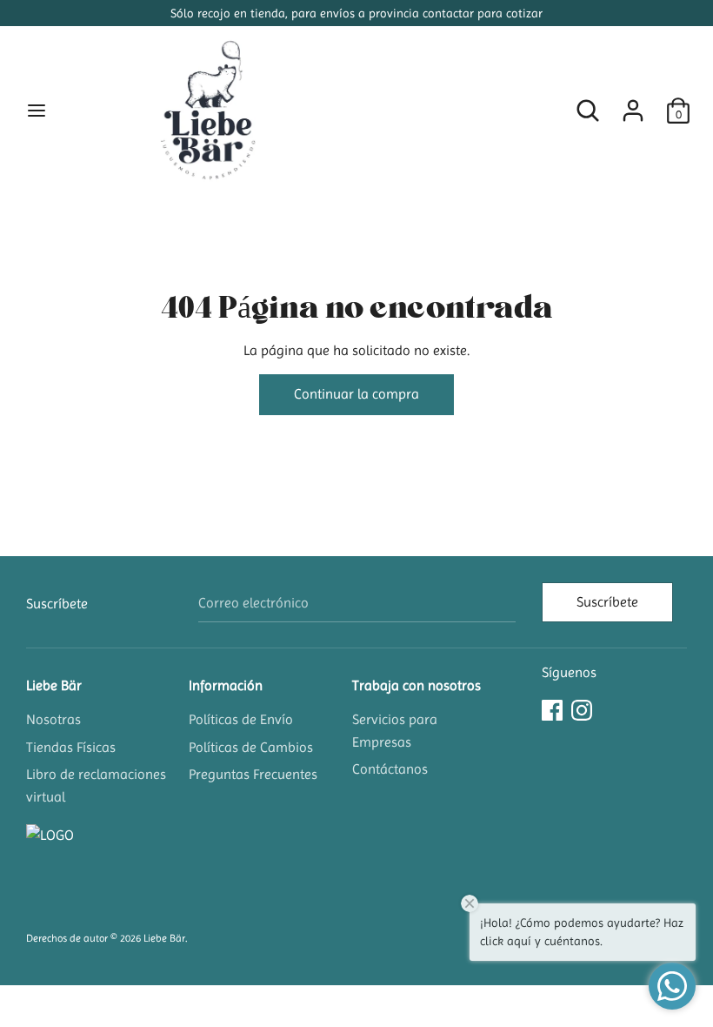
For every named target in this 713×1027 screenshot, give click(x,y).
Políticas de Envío (241, 719)
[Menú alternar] (36, 110)
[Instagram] (581, 708)
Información (226, 685)
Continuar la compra (356, 394)
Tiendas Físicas (71, 747)
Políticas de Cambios (251, 747)
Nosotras (53, 719)
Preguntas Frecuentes (253, 774)
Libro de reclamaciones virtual (96, 785)
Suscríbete (607, 602)
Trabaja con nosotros (416, 685)
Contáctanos (390, 769)
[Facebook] (552, 708)
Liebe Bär (54, 685)
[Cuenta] (633, 104)
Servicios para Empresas (394, 730)
